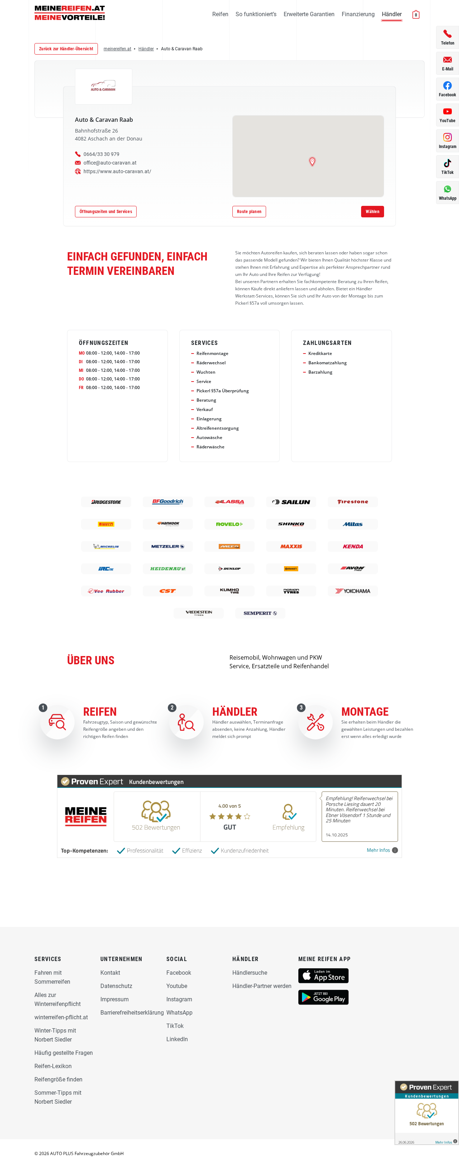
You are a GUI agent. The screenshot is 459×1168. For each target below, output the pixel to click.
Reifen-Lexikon (53, 1066)
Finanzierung (358, 14)
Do (81, 379)
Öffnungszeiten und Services (106, 211)
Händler (392, 14)
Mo (82, 353)
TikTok (175, 1025)
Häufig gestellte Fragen (63, 1052)
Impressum (114, 999)
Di (80, 361)
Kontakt (110, 972)
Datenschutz (116, 986)
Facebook (178, 972)
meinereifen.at (117, 48)
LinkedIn (177, 1039)
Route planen (249, 211)
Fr (81, 387)
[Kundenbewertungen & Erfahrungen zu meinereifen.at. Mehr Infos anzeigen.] (426, 1112)
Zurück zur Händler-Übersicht (66, 48)
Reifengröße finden (58, 1079)
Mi (81, 370)
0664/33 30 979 (101, 154)
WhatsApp (179, 1012)
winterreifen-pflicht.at (61, 1017)
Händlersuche (249, 972)
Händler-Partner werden (262, 986)
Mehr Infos (378, 850)
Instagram (179, 999)
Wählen (372, 211)
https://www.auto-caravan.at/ (117, 171)
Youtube (176, 986)
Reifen (220, 14)
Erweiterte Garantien (309, 14)
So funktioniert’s (256, 14)
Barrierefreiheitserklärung (132, 1012)
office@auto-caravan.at (110, 163)
